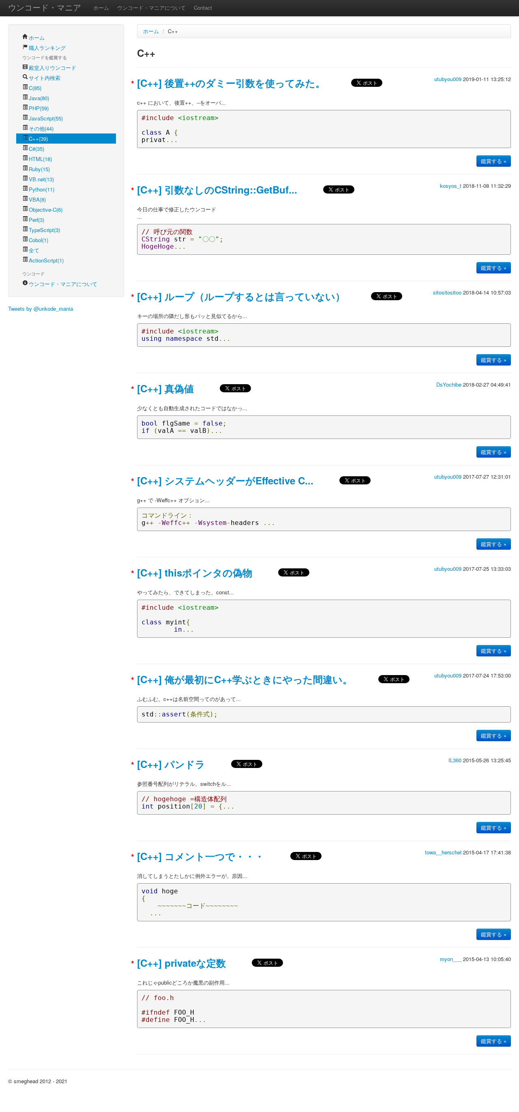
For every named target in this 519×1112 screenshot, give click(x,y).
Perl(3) (36, 220)
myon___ (451, 959)
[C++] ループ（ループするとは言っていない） (241, 296)
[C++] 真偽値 (165, 388)
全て (34, 250)
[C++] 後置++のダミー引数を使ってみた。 (231, 83)
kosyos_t (451, 185)
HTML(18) (40, 159)
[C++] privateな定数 (181, 963)
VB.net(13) (41, 179)
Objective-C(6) (45, 209)
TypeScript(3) (44, 230)
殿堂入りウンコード (52, 67)
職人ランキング (47, 48)
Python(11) (41, 189)
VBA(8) (37, 199)
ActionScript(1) (46, 260)
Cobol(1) (38, 240)
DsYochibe (449, 384)
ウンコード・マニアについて (151, 7)
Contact (203, 7)
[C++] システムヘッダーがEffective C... (225, 480)
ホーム (101, 7)
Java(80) (39, 98)
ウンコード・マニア (44, 7)
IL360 (455, 760)
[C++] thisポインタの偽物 (194, 572)
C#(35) (36, 149)
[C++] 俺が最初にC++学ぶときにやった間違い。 (244, 679)
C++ (173, 31)
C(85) (35, 88)
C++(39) (38, 138)
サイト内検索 (44, 78)
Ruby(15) (39, 169)
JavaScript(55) (46, 118)
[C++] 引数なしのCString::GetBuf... (217, 189)
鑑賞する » (493, 161)
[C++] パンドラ (171, 764)
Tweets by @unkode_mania (40, 308)
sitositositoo (448, 292)
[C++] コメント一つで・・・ (200, 856)
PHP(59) (39, 108)
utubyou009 (448, 79)
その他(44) (41, 128)
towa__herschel (444, 852)
